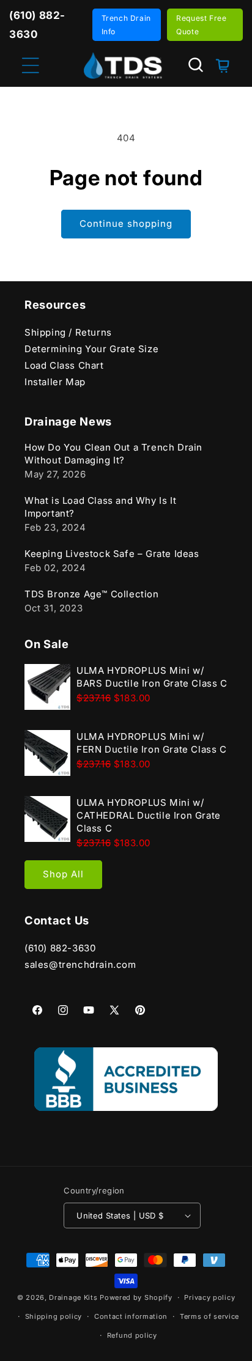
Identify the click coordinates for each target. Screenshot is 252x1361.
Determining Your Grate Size (91, 349)
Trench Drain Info (126, 24)
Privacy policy (209, 1297)
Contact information (131, 1316)
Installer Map (55, 382)
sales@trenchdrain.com (80, 964)
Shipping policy (54, 1316)
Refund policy (132, 1335)
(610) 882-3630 (59, 948)
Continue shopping (126, 223)
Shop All (63, 874)
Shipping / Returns (68, 332)
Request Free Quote (201, 24)
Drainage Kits (73, 1297)
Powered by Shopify (136, 1297)
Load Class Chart (64, 365)
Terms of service (209, 1316)
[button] (195, 64)
